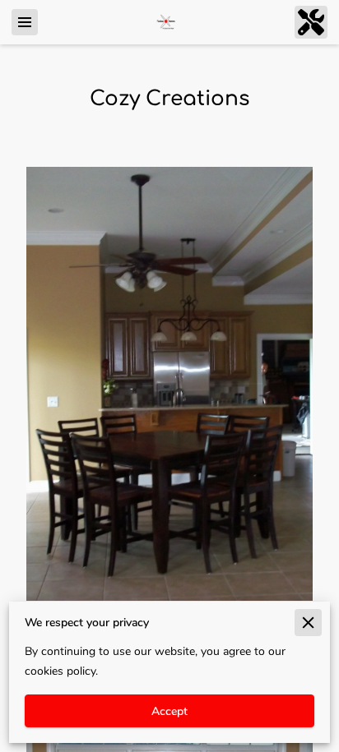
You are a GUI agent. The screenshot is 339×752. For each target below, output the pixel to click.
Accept (169, 711)
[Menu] (25, 22)
